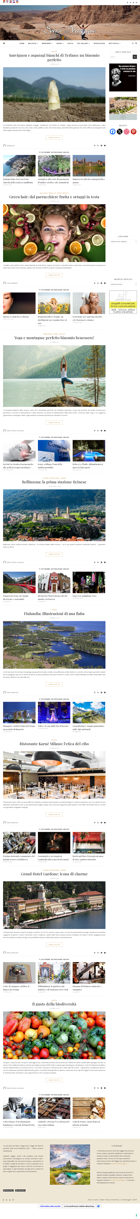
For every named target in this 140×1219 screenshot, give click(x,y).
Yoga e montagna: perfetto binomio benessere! (54, 337)
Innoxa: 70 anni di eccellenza (16, 317)
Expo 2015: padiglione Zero (84, 596)
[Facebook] (113, 131)
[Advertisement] (124, 152)
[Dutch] (7, 0)
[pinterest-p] (136, 2)
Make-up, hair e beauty (59, 193)
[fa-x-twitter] (130, 2)
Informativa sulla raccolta (50, 1206)
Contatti (101, 1200)
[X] (119, 131)
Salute (62, 334)
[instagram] (133, 2)
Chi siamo (95, 1200)
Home (22, 43)
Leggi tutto (54, 137)
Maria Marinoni (12, 692)
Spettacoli (114, 43)
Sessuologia (99, 43)
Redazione (11, 146)
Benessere (46, 43)
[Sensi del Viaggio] (70, 22)
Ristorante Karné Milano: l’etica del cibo (54, 743)
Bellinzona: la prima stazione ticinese (54, 481)
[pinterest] (133, 131)
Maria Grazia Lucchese (15, 431)
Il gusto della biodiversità (54, 1003)
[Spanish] (17, 2)
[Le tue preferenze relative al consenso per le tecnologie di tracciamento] (136, 1215)
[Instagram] (126, 131)
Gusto (70, 43)
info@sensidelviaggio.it (119, 1164)
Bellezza (32, 43)
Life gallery (82, 43)
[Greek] (17, 0)
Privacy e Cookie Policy (112, 1200)
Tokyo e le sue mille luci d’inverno (53, 726)
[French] (14, 0)
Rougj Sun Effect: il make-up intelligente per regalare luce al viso (52, 320)
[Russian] (14, 2)
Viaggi (59, 43)
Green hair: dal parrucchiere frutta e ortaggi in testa (54, 196)
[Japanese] (7, 2)
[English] (11, 0)
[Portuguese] (11, 2)
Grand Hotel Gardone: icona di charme (54, 873)
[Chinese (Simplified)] (4, 0)
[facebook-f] (127, 2)
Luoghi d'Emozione (51, 478)
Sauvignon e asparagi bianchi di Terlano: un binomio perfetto (54, 57)
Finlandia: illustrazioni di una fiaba (54, 613)
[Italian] (4, 2)
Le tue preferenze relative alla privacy (79, 1206)
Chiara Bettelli (12, 283)
